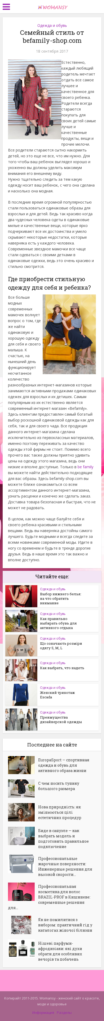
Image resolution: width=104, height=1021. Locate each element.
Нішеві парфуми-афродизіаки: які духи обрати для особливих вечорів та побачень (60, 951)
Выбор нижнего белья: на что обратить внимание (60, 598)
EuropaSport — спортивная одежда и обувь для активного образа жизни (63, 765)
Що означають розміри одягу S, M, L (61, 645)
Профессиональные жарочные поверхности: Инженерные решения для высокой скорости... (65, 866)
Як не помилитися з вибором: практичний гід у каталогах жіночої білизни (65, 925)
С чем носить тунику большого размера (58, 786)
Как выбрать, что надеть (62, 667)
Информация (43, 1012)
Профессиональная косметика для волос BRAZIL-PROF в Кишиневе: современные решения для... (49, 897)
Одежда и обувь (52, 25)
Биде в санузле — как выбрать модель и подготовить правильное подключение (63, 838)
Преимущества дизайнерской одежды (61, 719)
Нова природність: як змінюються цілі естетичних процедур (59, 812)
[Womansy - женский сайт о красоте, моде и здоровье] (52, 6)
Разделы (64, 1012)
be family (85, 466)
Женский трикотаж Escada (57, 694)
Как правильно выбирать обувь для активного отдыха (58, 623)
